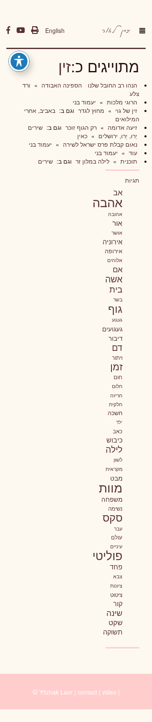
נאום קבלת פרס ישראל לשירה (99, 144)
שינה (114, 612)
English (55, 30)
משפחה (111, 499)
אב (117, 191)
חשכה (115, 412)
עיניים (116, 546)
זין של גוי (125, 110)
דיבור (115, 338)
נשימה (115, 508)
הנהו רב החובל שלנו (111, 85)
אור (117, 222)
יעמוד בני (84, 102)
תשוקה (112, 631)
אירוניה (112, 241)
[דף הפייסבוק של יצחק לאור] (8, 30)
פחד (116, 566)
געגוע (117, 320)
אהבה (107, 202)
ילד (119, 421)
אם (117, 269)
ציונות (116, 585)
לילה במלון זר (91, 161)
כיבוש (114, 440)
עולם (116, 537)
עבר (118, 528)
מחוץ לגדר (90, 110)
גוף (115, 308)
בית (115, 289)
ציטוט (116, 595)
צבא (117, 576)
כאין (82, 135)
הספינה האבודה (61, 85)
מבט (116, 477)
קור (117, 603)
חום (118, 377)
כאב (117, 431)
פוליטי (107, 555)
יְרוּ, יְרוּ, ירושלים (117, 135)
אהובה (115, 213)
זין (64, 66)
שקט (115, 622)
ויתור (117, 357)
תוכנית (128, 161)
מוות (110, 487)
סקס (112, 517)
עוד (132, 152)
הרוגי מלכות (121, 102)
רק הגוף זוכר (80, 127)
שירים (35, 127)
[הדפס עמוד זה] (35, 30)
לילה (114, 449)
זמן (116, 366)
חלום (117, 386)
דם (117, 347)
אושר (116, 232)
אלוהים (114, 260)
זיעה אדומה (121, 127)
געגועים (112, 328)
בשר (117, 299)
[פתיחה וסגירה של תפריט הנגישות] (19, 61)
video (109, 692)
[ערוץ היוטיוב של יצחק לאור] (20, 30)
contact (87, 692)
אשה (113, 278)
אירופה (113, 250)
